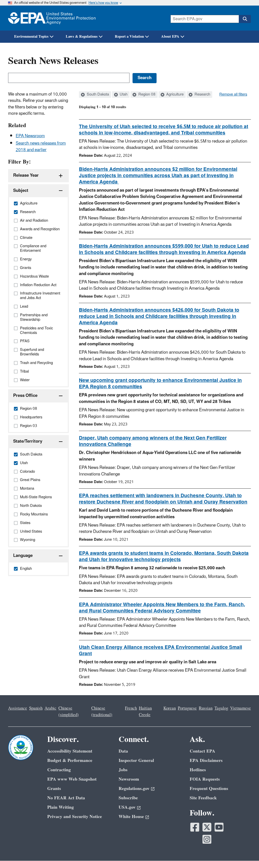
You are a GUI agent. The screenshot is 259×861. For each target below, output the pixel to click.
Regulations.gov (134, 788)
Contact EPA (202, 751)
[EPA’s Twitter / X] (207, 827)
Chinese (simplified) (68, 711)
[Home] (52, 18)
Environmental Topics (31, 36)
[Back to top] (245, 847)
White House (131, 816)
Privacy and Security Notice (74, 816)
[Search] (245, 19)
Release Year (26, 175)
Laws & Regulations (82, 36)
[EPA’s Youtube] (219, 827)
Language (23, 555)
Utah (123, 94)
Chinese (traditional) (101, 711)
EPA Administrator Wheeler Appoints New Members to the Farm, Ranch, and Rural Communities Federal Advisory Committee (162, 608)
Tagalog (221, 708)
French (131, 708)
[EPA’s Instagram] (207, 839)
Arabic (50, 708)
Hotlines (198, 770)
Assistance (17, 708)
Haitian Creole (145, 711)
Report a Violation (129, 36)
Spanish (35, 708)
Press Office (25, 395)
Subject (20, 190)
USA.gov (127, 807)
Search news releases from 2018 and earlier (41, 146)
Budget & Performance (69, 760)
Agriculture (174, 94)
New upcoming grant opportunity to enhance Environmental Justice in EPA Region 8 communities (160, 383)
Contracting (59, 770)
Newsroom (129, 779)
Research (201, 94)
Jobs (123, 770)
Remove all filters (233, 94)
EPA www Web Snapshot (72, 779)
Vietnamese (240, 708)
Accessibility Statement (69, 751)
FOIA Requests (205, 779)
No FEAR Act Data (66, 798)
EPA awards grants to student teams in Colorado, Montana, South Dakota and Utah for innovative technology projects (164, 556)
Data (123, 751)
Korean (169, 708)
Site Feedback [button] (203, 798)
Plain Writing (60, 807)
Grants (54, 788)
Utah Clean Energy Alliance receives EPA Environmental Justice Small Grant (160, 650)
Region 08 (146, 94)
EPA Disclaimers (206, 760)
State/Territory (27, 441)
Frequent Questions (209, 788)
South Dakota (97, 94)
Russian (205, 708)
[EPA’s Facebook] (195, 827)
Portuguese (187, 708)
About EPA (170, 36)
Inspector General (136, 760)
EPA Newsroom (30, 136)
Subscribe (128, 798)
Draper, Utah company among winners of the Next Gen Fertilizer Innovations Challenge (153, 441)
